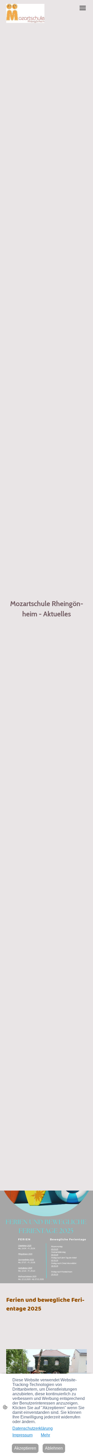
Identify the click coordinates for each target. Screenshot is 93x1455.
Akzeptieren (25, 1448)
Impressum (22, 1435)
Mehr (45, 1435)
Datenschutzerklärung (32, 1428)
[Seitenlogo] (25, 13)
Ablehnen (54, 1448)
